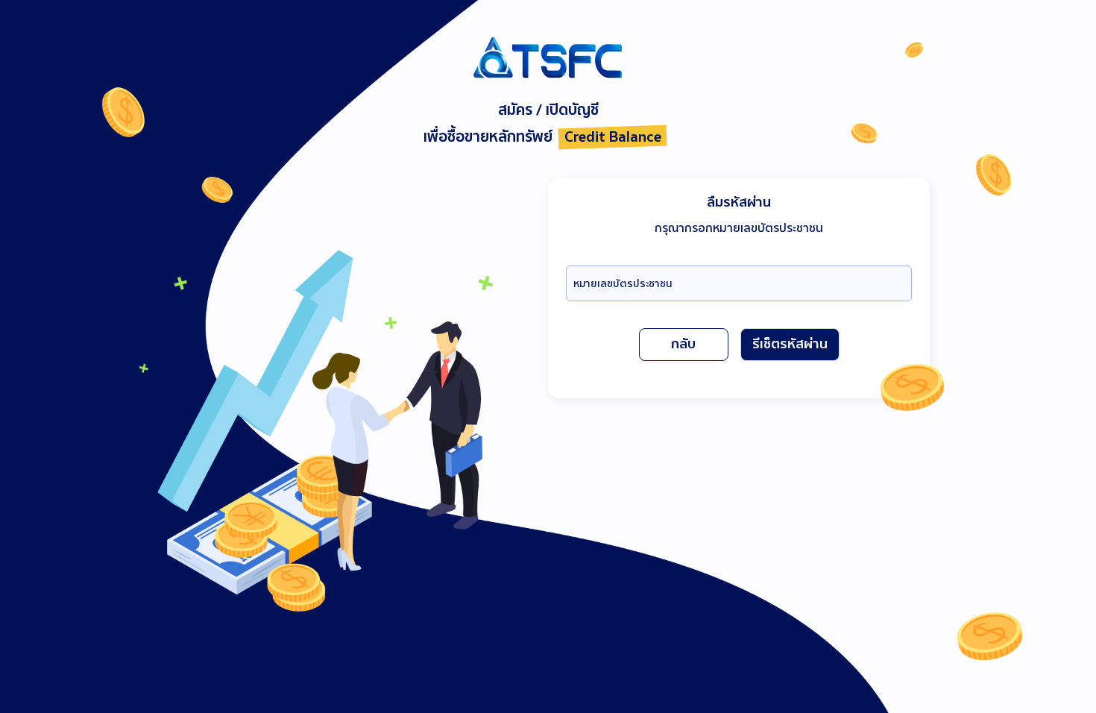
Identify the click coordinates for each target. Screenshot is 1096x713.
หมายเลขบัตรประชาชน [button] (623, 284)
